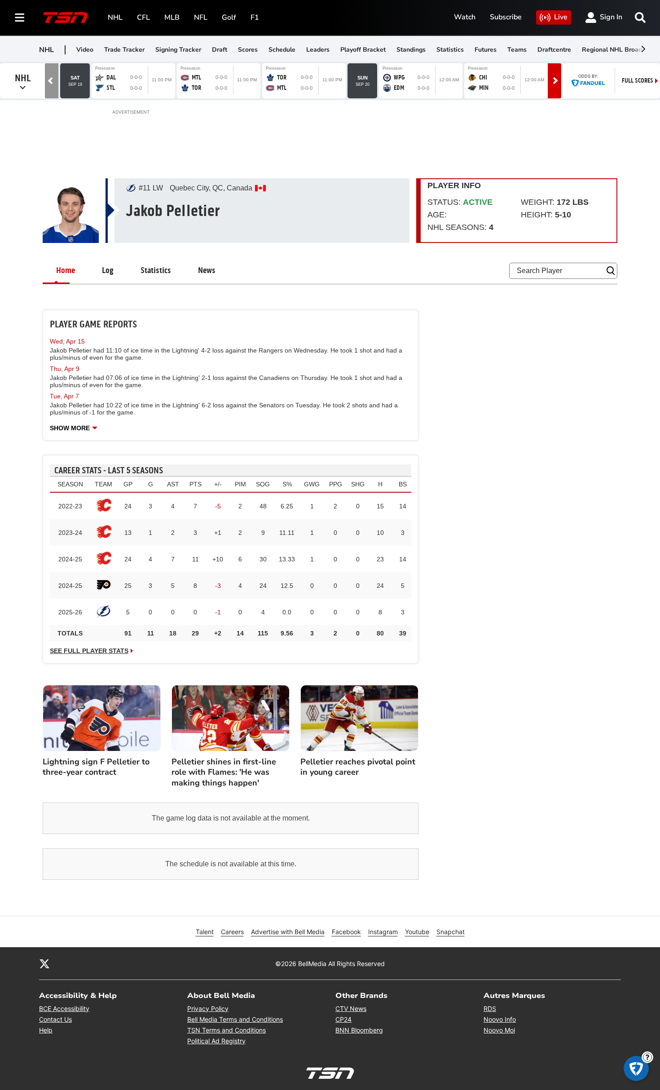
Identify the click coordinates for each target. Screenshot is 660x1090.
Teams (517, 49)
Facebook (346, 932)
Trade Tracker (124, 49)
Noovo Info (500, 1019)
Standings (411, 49)
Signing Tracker (178, 49)
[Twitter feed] (44, 963)
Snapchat (450, 932)
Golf (229, 17)
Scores (248, 49)
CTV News (350, 1008)
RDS (490, 1008)
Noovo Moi (499, 1030)
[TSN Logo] (65, 17)
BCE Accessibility (64, 1008)
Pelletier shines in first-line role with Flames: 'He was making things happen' (224, 772)
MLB (172, 17)
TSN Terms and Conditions (226, 1030)
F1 (255, 17)
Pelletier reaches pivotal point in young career (357, 767)
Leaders (318, 49)
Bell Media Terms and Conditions (235, 1019)
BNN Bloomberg (359, 1030)
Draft (219, 49)
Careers (232, 932)
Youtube (417, 932)
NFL (200, 17)
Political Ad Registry (216, 1041)
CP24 (343, 1019)
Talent (205, 932)
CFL (143, 17)
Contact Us (55, 1019)
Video (84, 49)
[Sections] (20, 17)
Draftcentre (554, 49)
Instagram (383, 932)
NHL (115, 17)
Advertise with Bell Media (288, 932)
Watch (464, 17)
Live (561, 17)
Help (46, 1030)
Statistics (450, 49)
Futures (486, 49)
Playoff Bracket (363, 49)
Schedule (281, 49)
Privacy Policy (208, 1008)
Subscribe (506, 17)
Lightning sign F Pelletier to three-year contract (96, 767)
